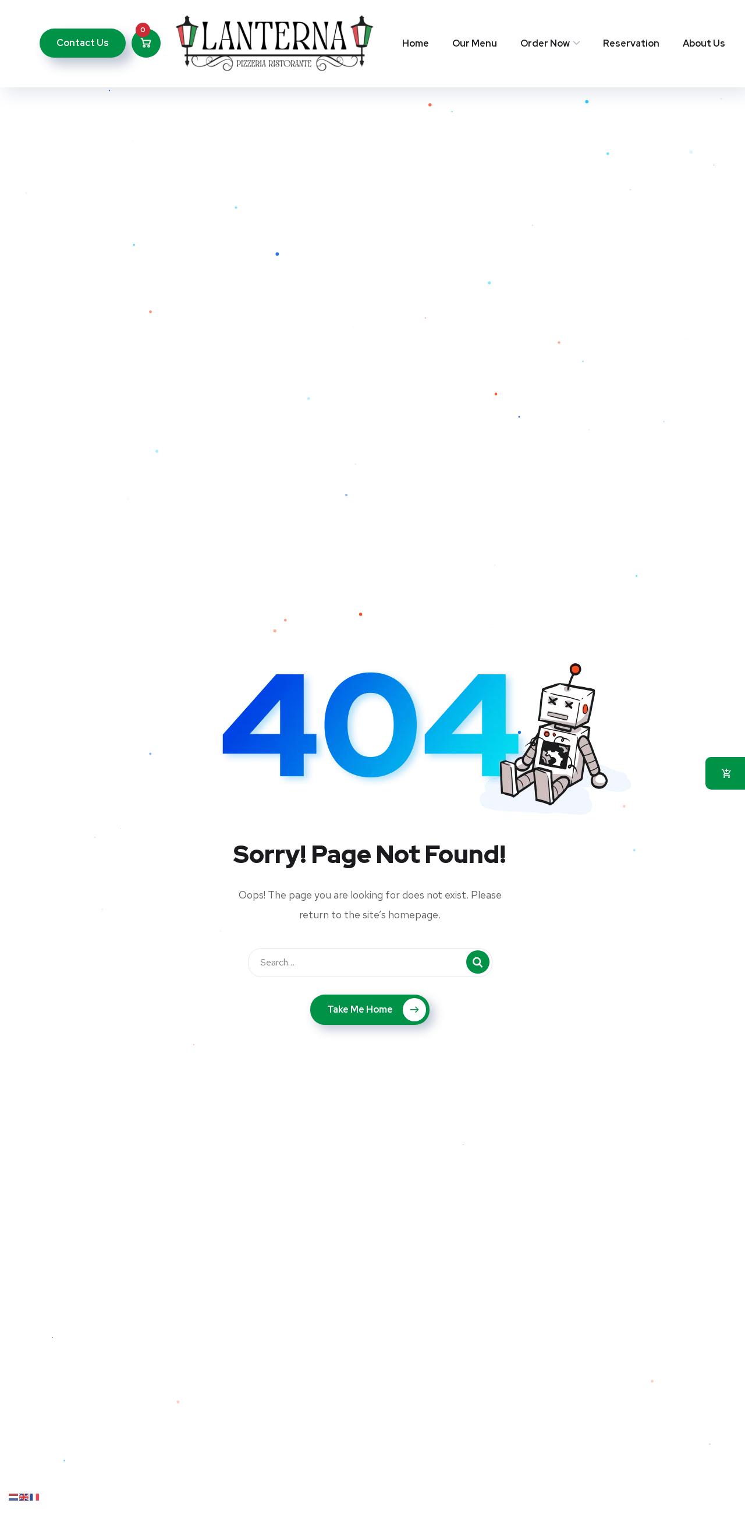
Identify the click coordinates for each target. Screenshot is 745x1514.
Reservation (631, 43)
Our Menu (474, 43)
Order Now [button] (545, 43)
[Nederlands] (14, 1496)
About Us (704, 43)
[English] (24, 1496)
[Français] (35, 1496)
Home (415, 43)
